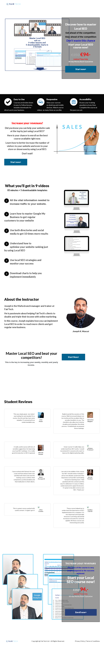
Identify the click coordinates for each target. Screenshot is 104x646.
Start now (80, 69)
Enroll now (80, 612)
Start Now (73, 357)
